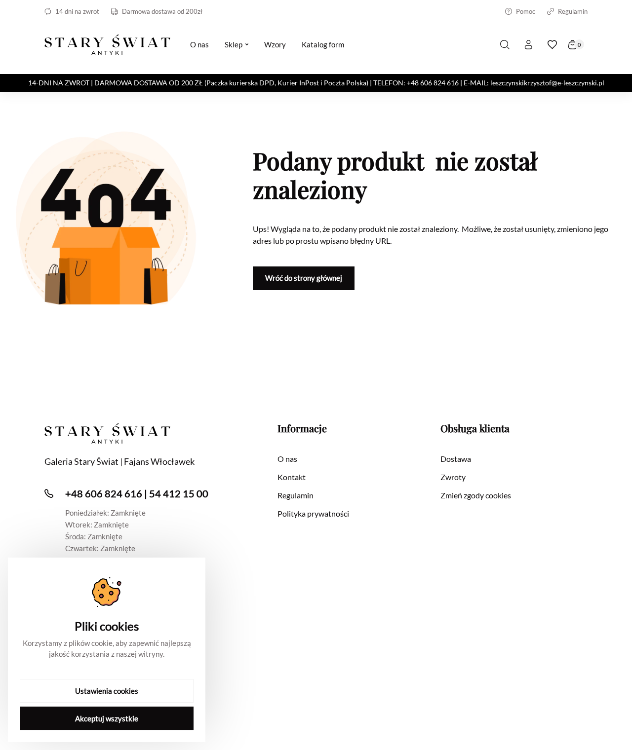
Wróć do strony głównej (303, 277)
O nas (287, 458)
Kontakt (291, 477)
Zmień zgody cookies (475, 495)
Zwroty (453, 477)
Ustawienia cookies (106, 690)
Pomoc (525, 11)
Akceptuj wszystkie (106, 718)
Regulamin (573, 11)
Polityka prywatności (313, 513)
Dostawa (455, 458)
